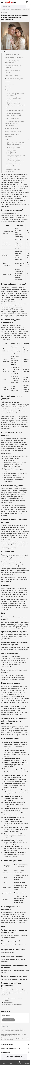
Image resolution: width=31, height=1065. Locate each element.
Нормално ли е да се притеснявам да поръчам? (15, 160)
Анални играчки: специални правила (14, 80)
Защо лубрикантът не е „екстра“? (13, 67)
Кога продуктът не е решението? (12, 135)
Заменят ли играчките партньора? (13, 165)
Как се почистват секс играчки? (12, 72)
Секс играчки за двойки (13, 76)
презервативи (8, 1002)
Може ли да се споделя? (14, 148)
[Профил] (29, 2)
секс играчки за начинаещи (13, 998)
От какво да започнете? (13, 54)
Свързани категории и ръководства (12, 170)
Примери (8, 87)
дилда (23, 188)
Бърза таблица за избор (13, 131)
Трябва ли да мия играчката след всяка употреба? (15, 144)
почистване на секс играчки (13, 1004)
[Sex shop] (10, 2)
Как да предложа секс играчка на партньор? (13, 114)
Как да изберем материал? (14, 58)
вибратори (17, 188)
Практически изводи (12, 118)
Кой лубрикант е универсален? (11, 152)
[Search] (27, 6)
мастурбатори (6, 190)
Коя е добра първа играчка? (15, 156)
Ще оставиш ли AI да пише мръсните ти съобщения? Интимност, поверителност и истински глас (12, 1030)
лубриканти (5, 192)
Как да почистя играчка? (14, 110)
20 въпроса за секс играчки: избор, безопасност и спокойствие (14, 123)
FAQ (6, 90)
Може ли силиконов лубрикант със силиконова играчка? (15, 105)
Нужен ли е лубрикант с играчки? (14, 99)
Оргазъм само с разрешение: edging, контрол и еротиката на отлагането (14, 1034)
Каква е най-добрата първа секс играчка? (15, 94)
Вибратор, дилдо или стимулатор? (12, 62)
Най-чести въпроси (11, 128)
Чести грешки (9, 84)
